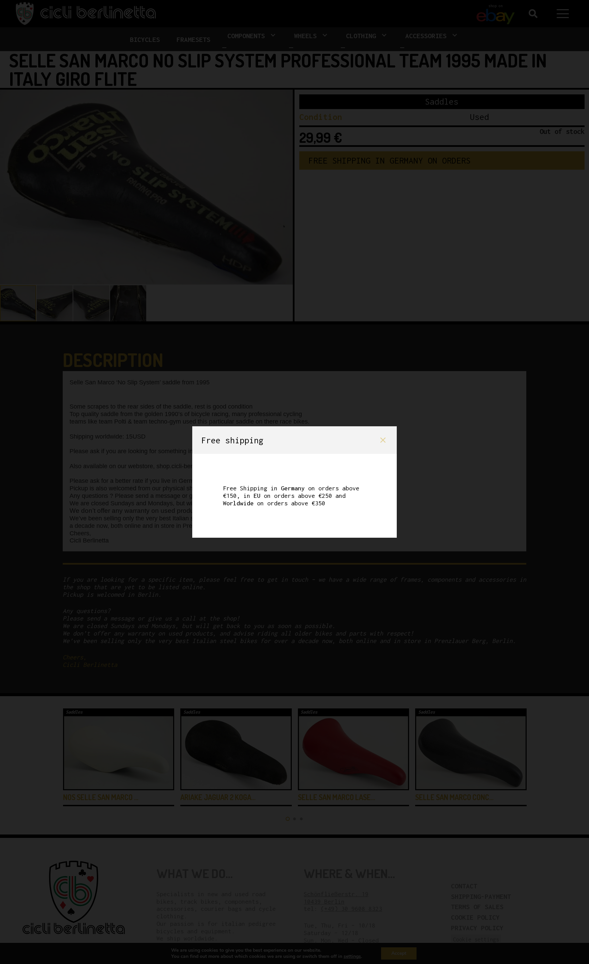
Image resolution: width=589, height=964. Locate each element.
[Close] (383, 440)
